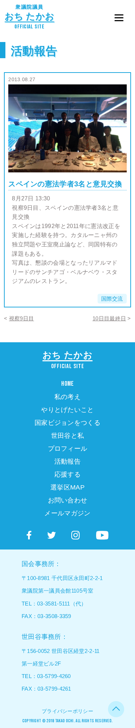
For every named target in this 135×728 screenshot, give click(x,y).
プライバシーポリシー (67, 711)
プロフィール (67, 448)
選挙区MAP (67, 487)
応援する (67, 474)
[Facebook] (29, 535)
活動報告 (34, 51)
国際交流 (112, 299)
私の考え (67, 396)
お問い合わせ (67, 500)
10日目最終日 (109, 318)
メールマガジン (67, 513)
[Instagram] (75, 535)
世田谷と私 (67, 435)
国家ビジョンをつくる (67, 422)
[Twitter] (51, 535)
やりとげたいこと (67, 409)
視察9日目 (21, 318)
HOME (67, 384)
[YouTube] (102, 535)
